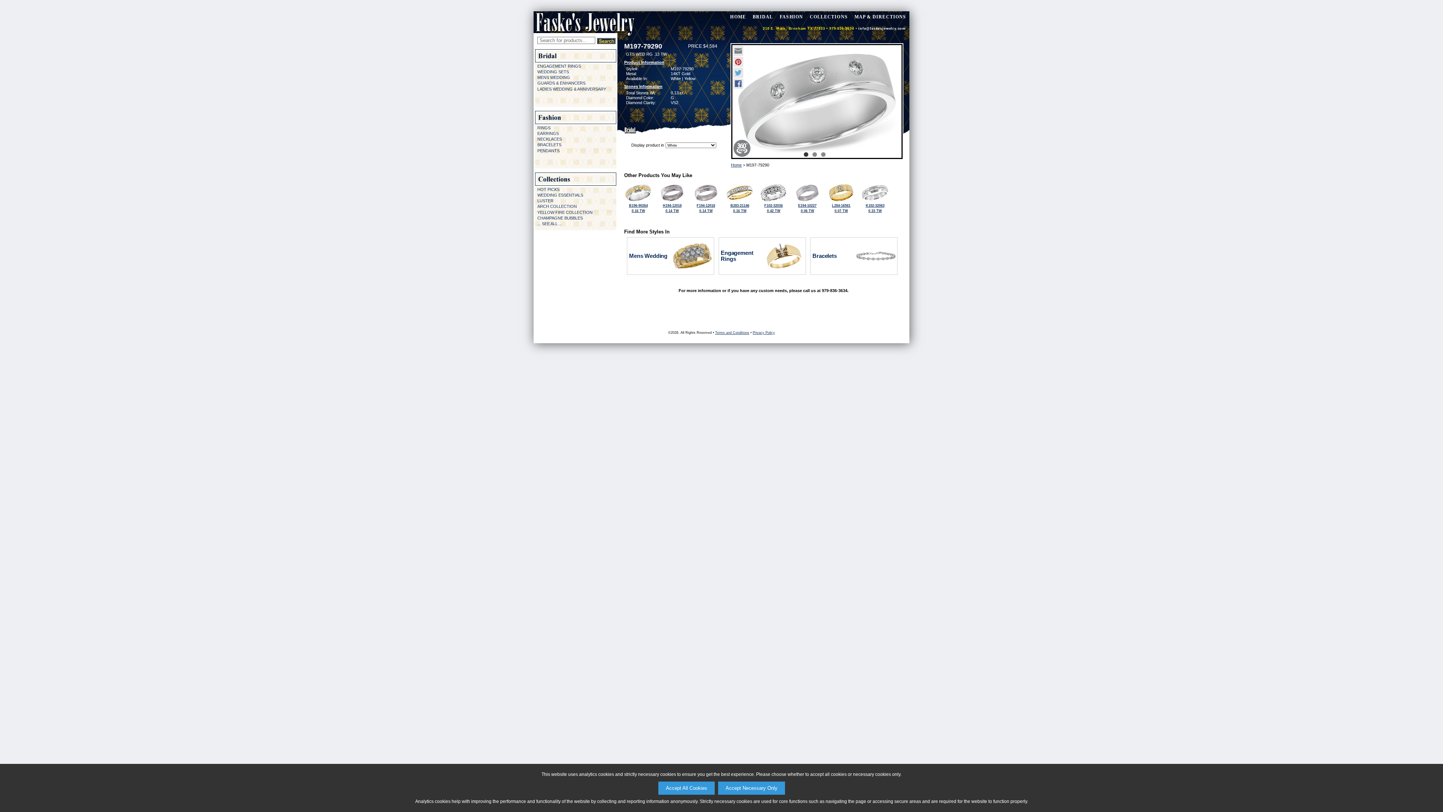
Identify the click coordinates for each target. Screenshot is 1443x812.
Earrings (548, 133)
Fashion (791, 17)
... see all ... (549, 223)
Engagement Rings (559, 66)
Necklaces (549, 139)
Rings (544, 128)
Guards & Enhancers (561, 83)
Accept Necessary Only (751, 788)
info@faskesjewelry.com (882, 28)
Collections (829, 17)
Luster (545, 200)
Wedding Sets (553, 72)
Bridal (763, 17)
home (738, 17)
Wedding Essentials (560, 195)
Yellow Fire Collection (565, 212)
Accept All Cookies (686, 788)
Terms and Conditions (732, 333)
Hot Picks (548, 189)
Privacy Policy (764, 333)
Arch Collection (557, 206)
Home (736, 165)
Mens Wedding (553, 77)
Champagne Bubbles (560, 218)
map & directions (880, 17)
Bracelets (549, 144)
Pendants (548, 150)
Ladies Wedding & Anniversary (571, 89)
